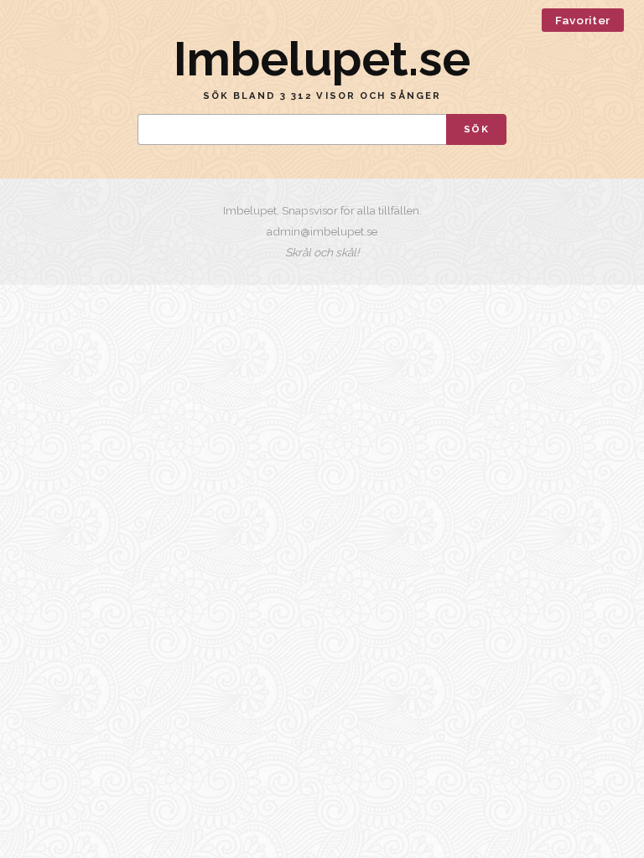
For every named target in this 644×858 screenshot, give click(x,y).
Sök (476, 129)
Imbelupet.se (322, 58)
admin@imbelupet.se (322, 231)
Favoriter (582, 20)
